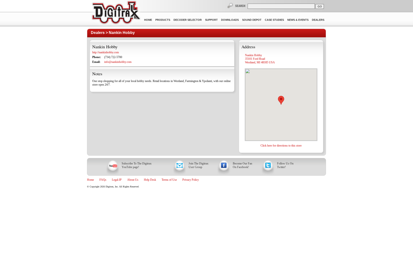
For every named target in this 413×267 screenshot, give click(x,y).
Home (148, 19)
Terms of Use (169, 179)
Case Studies (274, 19)
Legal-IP (117, 179)
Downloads (230, 19)
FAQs (102, 179)
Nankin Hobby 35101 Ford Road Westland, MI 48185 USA (260, 59)
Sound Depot (251, 19)
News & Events (298, 19)
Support (211, 19)
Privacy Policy (190, 179)
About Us (132, 179)
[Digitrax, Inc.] (116, 13)
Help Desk (150, 179)
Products (162, 19)
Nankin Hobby (122, 33)
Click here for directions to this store (281, 145)
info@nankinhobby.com (117, 62)
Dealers (318, 19)
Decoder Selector (188, 19)
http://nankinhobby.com (105, 52)
